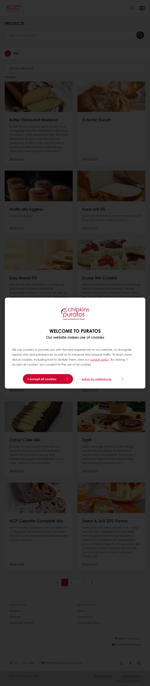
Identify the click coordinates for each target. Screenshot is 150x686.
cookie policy (99, 359)
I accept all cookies (42, 379)
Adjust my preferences (97, 379)
